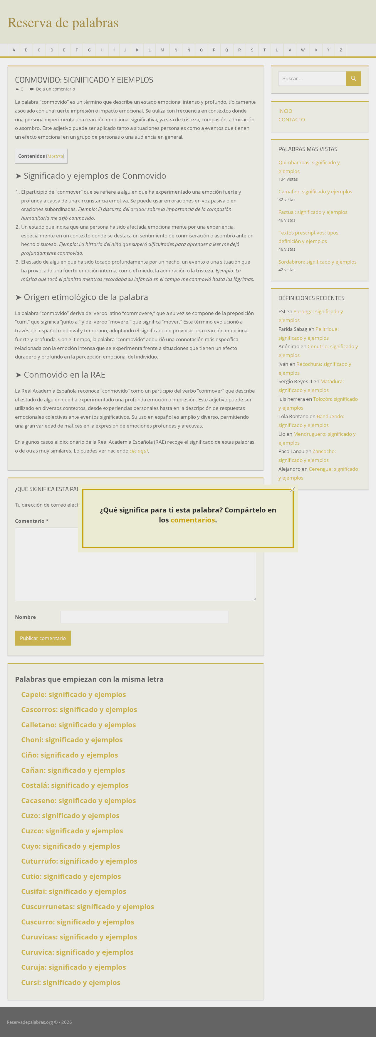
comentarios (193, 520)
